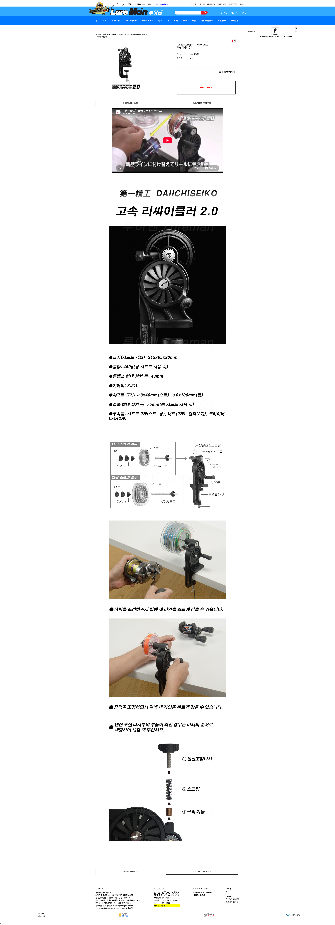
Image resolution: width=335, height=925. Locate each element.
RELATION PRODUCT (202, 103)
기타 (109, 34)
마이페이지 (211, 4)
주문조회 (243, 4)
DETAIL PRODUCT (130, 103)
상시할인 (234, 20)
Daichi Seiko (118, 34)
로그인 (193, 4)
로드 (104, 20)
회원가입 (201, 4)
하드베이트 (116, 20)
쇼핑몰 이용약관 (232, 902)
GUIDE (229, 896)
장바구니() (222, 4)
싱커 (160, 20)
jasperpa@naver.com (125, 905)
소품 (194, 20)
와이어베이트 (131, 20)
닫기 (296, 29)
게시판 (243, 13)
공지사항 (224, 13)
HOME (98, 34)
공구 (185, 20)
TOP (228, 891)
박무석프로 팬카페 (161, 4)
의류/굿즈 (222, 20)
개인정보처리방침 (232, 899)
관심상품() (233, 4)
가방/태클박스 (207, 20)
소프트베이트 (147, 20)
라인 (176, 20)
